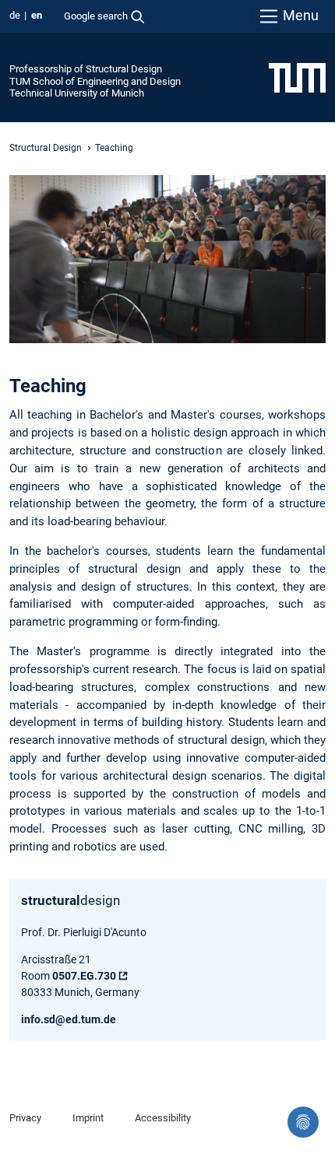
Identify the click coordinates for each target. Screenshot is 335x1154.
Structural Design (45, 147)
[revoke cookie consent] (303, 1122)
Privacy (25, 1118)
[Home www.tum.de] (297, 77)
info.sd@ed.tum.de (68, 1019)
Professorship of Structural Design (85, 69)
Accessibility (163, 1118)
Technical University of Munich (76, 93)
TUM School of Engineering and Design (95, 81)
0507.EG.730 (84, 976)
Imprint (88, 1118)
